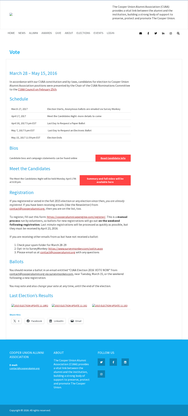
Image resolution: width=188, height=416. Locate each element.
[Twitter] (155, 33)
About (69, 33)
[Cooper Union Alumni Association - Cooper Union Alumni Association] (11, 15)
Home (11, 33)
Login (110, 33)
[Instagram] (170, 33)
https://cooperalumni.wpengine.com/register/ (76, 217)
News (22, 33)
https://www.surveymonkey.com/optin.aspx (75, 248)
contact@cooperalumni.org (27, 208)
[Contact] (140, 33)
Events (98, 33)
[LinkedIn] (163, 33)
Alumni (33, 33)
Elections (83, 33)
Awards (46, 33)
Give (58, 33)
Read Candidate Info (113, 158)
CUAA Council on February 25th (37, 89)
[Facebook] (148, 33)
